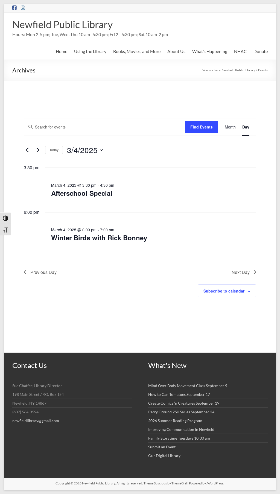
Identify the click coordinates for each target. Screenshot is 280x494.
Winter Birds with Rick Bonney (99, 237)
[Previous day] (27, 150)
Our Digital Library (164, 455)
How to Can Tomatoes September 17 (179, 394)
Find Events (201, 127)
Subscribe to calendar (223, 291)
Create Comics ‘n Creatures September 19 (183, 403)
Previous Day (43, 272)
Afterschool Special (81, 193)
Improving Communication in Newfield (181, 429)
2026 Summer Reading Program (175, 420)
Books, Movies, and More (137, 51)
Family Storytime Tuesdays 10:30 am (179, 438)
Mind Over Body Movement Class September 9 (187, 385)
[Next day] (37, 150)
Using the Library (90, 51)
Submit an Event (162, 447)
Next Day (241, 272)
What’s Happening (209, 51)
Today (54, 149)
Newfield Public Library (62, 24)
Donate (260, 51)
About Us (176, 51)
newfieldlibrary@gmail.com (35, 420)
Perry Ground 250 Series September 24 (181, 412)
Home (61, 51)
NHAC (240, 51)
